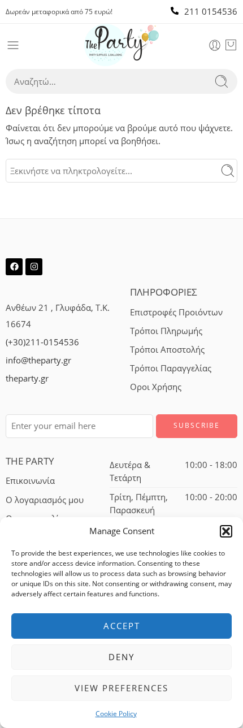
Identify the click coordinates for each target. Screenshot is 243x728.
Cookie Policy (116, 713)
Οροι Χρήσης (155, 387)
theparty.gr (27, 378)
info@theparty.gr (38, 360)
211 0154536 (210, 11)
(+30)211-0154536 (42, 342)
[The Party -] (121, 45)
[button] (226, 531)
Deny (121, 656)
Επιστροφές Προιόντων (176, 312)
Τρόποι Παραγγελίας (170, 368)
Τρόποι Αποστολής (167, 349)
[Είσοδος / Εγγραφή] (215, 45)
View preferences (121, 688)
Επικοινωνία (30, 480)
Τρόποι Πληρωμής (166, 331)
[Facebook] (14, 266)
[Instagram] (33, 266)
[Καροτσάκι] (230, 45)
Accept (121, 625)
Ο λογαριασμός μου (45, 500)
